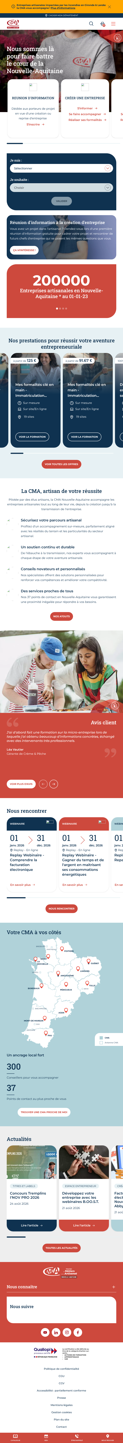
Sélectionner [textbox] (23, 168)
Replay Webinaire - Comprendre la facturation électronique (27, 862)
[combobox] (61, 168)
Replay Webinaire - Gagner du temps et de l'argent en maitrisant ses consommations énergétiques (83, 865)
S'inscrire (33, 124)
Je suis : (16, 160)
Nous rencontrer (61, 908)
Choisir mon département (63, 15)
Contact (61, 1426)
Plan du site (61, 1419)
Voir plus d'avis (21, 784)
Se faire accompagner (85, 114)
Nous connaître (22, 1286)
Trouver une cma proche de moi (44, 1112)
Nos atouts (61, 616)
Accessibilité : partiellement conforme (61, 1390)
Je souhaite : (19, 179)
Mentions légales (62, 1405)
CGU (62, 1376)
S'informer (85, 108)
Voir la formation (34, 437)
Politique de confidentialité (61, 1368)
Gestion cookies (61, 1412)
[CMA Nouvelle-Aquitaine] (13, 24)
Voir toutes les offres (61, 464)
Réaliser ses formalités (85, 120)
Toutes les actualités (62, 1247)
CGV (61, 1383)
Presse (61, 1397)
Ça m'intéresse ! (24, 250)
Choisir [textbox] (19, 188)
